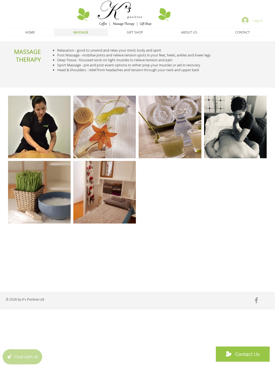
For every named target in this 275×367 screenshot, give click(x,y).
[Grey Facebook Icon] (256, 300)
